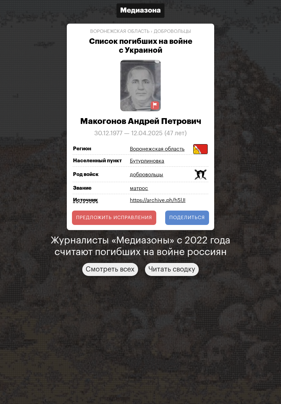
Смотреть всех (110, 269)
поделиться (187, 217)
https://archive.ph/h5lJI (157, 200)
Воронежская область (119, 31)
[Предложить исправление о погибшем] (155, 105)
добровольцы (172, 31)
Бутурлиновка (147, 161)
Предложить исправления (114, 217)
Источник (85, 200)
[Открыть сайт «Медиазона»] (140, 11)
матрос (139, 188)
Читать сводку (171, 269)
